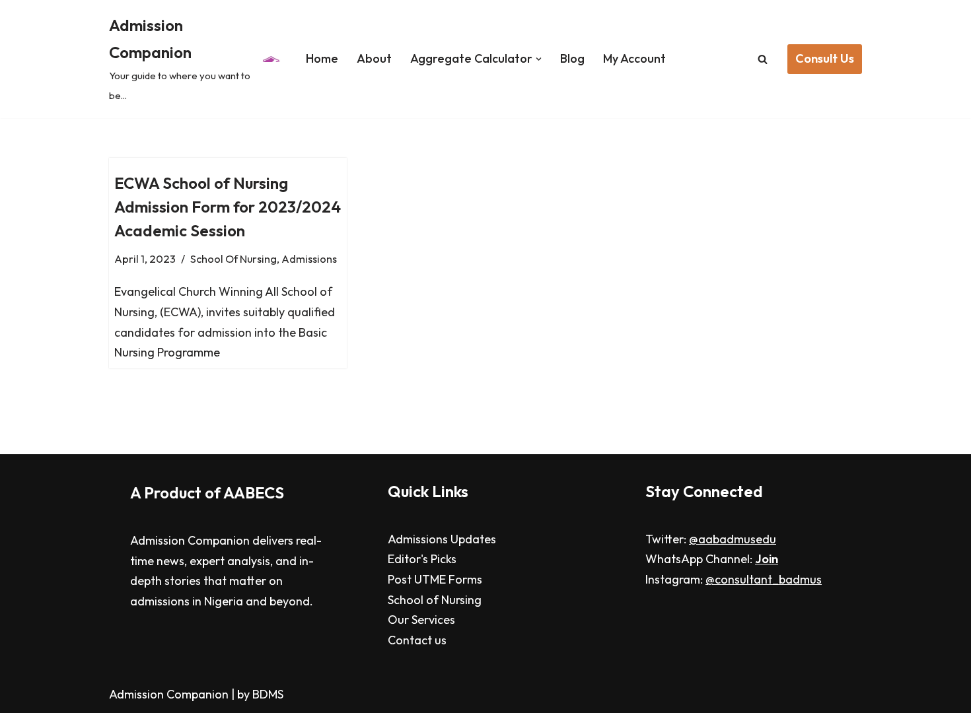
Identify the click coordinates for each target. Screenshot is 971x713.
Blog (572, 58)
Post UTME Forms (435, 579)
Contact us (417, 640)
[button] (539, 59)
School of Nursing (435, 599)
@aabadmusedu (732, 539)
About (374, 58)
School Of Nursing (233, 258)
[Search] (763, 59)
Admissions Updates (442, 539)
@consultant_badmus (763, 579)
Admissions (309, 258)
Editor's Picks (422, 558)
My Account (634, 58)
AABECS (253, 492)
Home (322, 58)
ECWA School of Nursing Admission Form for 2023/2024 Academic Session (227, 206)
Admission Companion (170, 694)
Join (766, 558)
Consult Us (824, 58)
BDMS (267, 694)
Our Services (421, 619)
